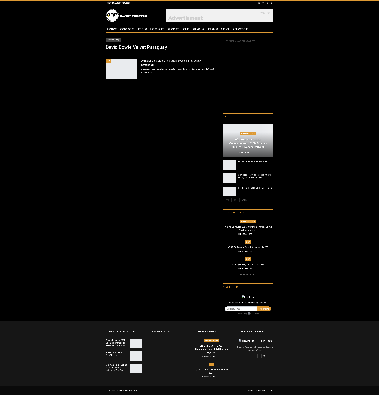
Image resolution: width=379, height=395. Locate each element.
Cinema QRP (173, 29)
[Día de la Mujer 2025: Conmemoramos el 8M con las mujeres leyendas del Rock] (136, 343)
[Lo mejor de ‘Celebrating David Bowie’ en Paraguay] (121, 69)
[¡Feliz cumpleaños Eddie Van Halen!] (229, 191)
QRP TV (186, 29)
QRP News (112, 29)
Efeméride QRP (127, 29)
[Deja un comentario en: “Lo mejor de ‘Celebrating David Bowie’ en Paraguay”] (215, 65)
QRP (108, 61)
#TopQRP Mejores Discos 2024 (248, 264)
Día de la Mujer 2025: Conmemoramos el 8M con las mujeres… (211, 349)
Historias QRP (157, 29)
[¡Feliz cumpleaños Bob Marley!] (229, 165)
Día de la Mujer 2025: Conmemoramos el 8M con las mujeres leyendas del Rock (248, 143)
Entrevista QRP (240, 29)
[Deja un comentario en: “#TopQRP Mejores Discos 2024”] (257, 268)
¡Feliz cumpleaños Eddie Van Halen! (254, 188)
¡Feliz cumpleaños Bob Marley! (252, 161)
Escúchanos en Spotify (240, 41)
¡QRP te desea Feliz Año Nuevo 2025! (248, 247)
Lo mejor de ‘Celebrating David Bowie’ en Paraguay (171, 60)
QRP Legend (198, 29)
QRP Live (225, 29)
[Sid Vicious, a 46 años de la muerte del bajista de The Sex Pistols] (229, 178)
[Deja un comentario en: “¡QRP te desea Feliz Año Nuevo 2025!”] (257, 251)
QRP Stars (213, 29)
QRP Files (142, 29)
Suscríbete (264, 309)
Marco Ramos (267, 390)
